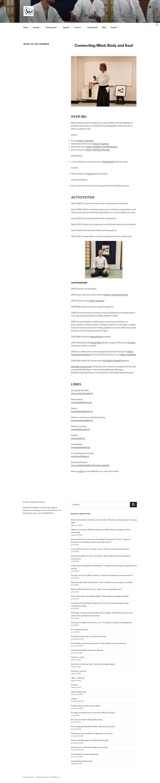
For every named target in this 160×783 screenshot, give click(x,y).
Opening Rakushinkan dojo (81, 761)
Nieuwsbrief (92, 27)
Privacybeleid (28, 777)
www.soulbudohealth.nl (82, 393)
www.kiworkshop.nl (80, 456)
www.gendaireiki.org (80, 447)
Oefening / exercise (78, 671)
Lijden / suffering (77, 678)
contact (80, 471)
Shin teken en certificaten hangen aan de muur (89, 747)
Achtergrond (51, 27)
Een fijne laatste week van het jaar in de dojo (88, 636)
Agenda (66, 27)
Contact (77, 27)
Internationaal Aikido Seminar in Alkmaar (87, 650)
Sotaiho (132, 342)
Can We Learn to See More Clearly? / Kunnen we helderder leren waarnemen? (102, 575)
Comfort (74, 685)
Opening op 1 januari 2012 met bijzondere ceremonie (92, 733)
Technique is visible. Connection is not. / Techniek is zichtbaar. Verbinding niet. (101, 622)
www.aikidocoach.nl (80, 429)
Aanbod (36, 27)
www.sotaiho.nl (78, 438)
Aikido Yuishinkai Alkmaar (98, 150)
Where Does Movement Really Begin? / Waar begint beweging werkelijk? (100, 596)
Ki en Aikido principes (79, 629)
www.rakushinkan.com (81, 402)
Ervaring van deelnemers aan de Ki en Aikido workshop (93, 713)
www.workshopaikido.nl (82, 420)
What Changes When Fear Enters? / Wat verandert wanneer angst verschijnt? (102, 582)
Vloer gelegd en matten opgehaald (84, 754)
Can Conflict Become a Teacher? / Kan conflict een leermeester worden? (100, 549)
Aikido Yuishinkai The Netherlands (101, 147)
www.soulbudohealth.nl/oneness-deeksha (90, 465)
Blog (104, 27)
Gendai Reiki (108, 162)
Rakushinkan (96, 336)
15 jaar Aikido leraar (79, 692)
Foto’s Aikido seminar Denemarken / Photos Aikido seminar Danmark (98, 643)
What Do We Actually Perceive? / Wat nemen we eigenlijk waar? (96, 589)
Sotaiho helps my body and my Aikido (85, 706)
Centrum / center (78, 657)
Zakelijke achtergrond (81, 366)
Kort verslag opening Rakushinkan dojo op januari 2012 (92, 726)
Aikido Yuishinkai (86, 141)
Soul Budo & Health (112, 360)
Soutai (90, 174)
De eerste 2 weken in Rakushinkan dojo (86, 719)
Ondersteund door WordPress (48, 777)
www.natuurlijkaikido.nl (81, 411)
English (114, 27)
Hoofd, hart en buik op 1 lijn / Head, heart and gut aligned (93, 664)
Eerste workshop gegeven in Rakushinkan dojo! (89, 740)
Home (25, 27)
